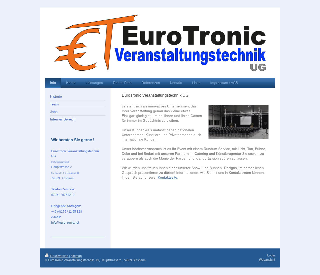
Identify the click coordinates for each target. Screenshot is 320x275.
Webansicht (267, 259)
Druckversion (59, 256)
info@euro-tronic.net (65, 222)
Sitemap (76, 256)
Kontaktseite (167, 177)
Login (271, 255)
